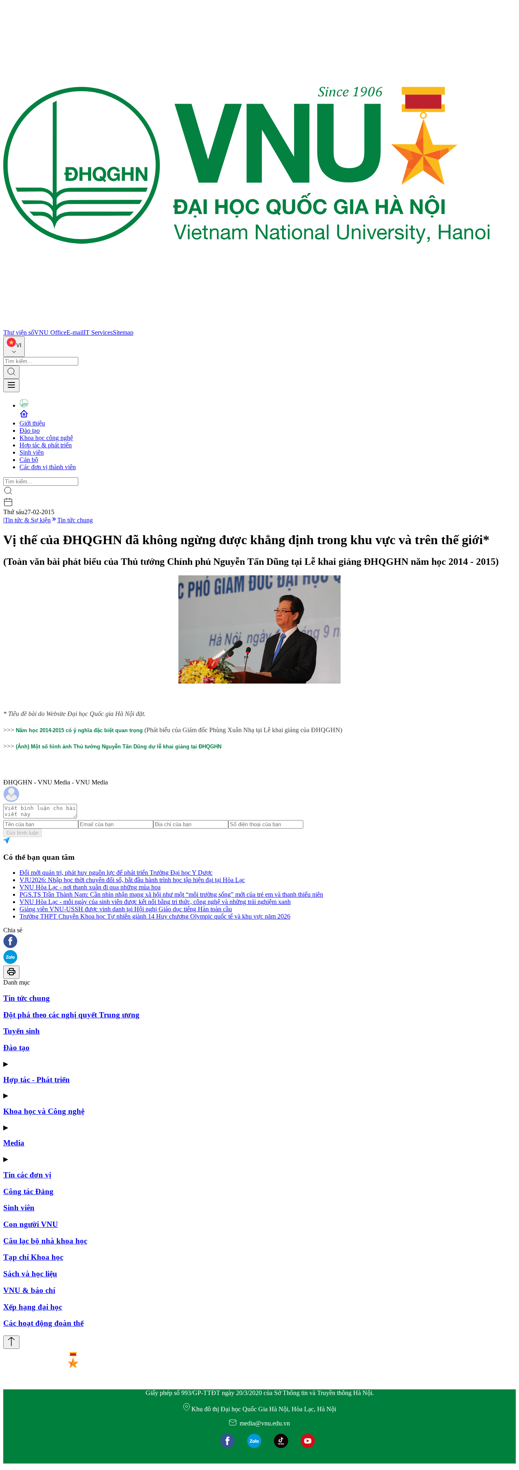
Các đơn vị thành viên (47, 467)
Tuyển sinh (21, 1031)
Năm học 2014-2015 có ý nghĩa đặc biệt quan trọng (79, 730)
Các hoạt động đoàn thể (43, 1323)
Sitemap (123, 332)
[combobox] (14, 346)
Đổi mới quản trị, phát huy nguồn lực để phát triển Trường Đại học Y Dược (115, 872)
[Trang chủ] (246, 325)
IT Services (98, 332)
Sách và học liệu (30, 1273)
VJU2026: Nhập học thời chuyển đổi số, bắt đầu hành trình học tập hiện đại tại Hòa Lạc (132, 879)
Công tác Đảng (28, 1191)
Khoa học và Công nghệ (43, 1111)
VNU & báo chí (29, 1290)
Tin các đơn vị (27, 1175)
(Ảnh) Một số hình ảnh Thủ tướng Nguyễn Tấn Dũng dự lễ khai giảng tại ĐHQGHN (118, 747)
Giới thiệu (32, 423)
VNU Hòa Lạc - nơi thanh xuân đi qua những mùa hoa (90, 887)
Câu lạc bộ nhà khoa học (45, 1241)
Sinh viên (31, 452)
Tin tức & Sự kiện (27, 520)
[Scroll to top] (11, 1342)
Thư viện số (18, 332)
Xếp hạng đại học (32, 1307)
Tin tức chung (75, 520)
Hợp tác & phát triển (45, 445)
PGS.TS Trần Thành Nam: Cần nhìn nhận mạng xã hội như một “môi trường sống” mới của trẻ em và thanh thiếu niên (171, 894)
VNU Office (50, 332)
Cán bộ (28, 459)
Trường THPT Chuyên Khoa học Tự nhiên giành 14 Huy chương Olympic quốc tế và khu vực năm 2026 (154, 916)
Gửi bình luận (22, 833)
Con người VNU (30, 1224)
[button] (259, 942)
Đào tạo (29, 430)
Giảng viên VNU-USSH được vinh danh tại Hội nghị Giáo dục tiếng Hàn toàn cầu (125, 909)
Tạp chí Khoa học (33, 1257)
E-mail (75, 332)
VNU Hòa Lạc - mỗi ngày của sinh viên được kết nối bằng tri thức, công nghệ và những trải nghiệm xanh (155, 901)
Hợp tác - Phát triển (36, 1079)
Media (13, 1143)
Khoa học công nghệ (46, 437)
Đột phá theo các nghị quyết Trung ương (71, 1015)
